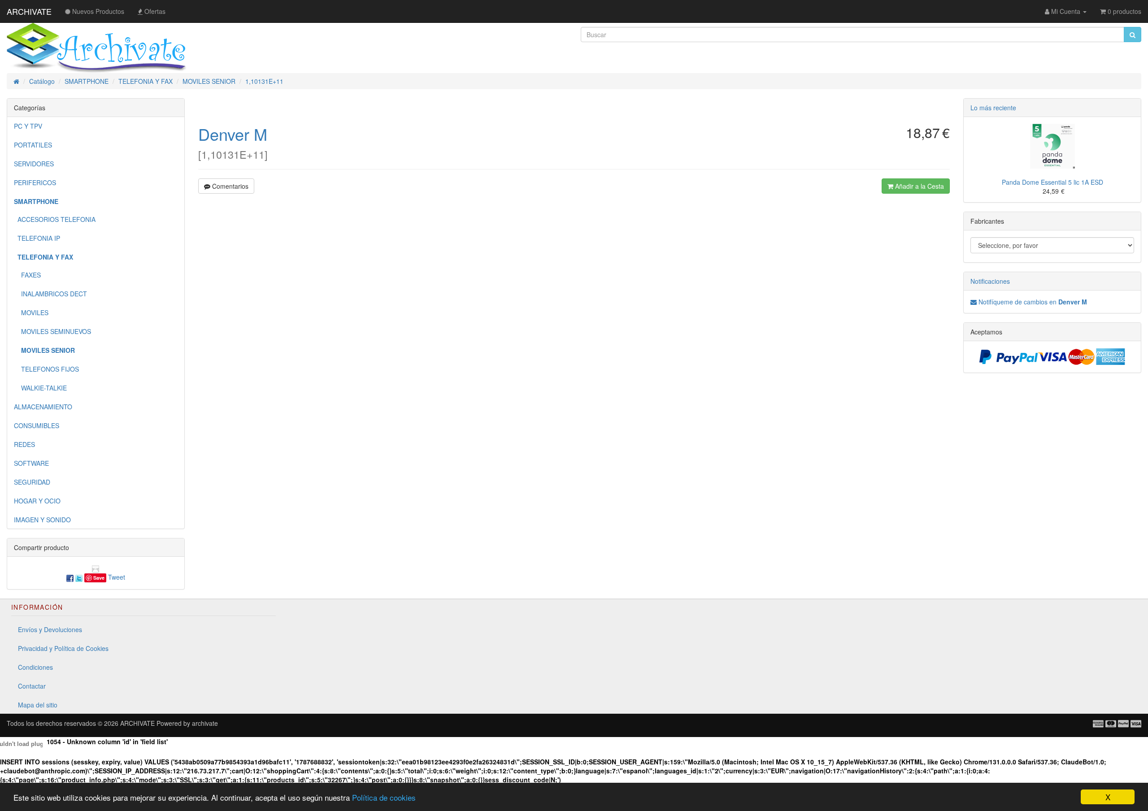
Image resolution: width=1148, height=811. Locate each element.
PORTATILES (33, 144)
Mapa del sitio (37, 704)
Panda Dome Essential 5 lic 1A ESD (1052, 182)
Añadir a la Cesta (918, 186)
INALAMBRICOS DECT (50, 293)
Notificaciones (990, 281)
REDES (24, 444)
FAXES (27, 274)
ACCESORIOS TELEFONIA (55, 219)
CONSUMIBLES (36, 425)
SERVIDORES (34, 163)
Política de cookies (384, 797)
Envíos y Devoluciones (50, 629)
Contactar (32, 685)
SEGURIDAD (32, 481)
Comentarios (229, 186)
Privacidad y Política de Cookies (63, 648)
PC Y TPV (28, 125)
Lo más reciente (993, 107)
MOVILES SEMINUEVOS (52, 331)
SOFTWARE (31, 463)
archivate (205, 723)
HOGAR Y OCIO (37, 500)
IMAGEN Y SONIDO (42, 519)
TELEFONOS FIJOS (46, 368)
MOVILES (31, 312)
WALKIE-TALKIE (40, 387)
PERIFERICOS (35, 182)
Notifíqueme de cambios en (1032, 301)
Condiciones (35, 667)
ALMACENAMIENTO (43, 406)
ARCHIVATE (29, 11)
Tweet (116, 576)
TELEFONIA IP (37, 238)
